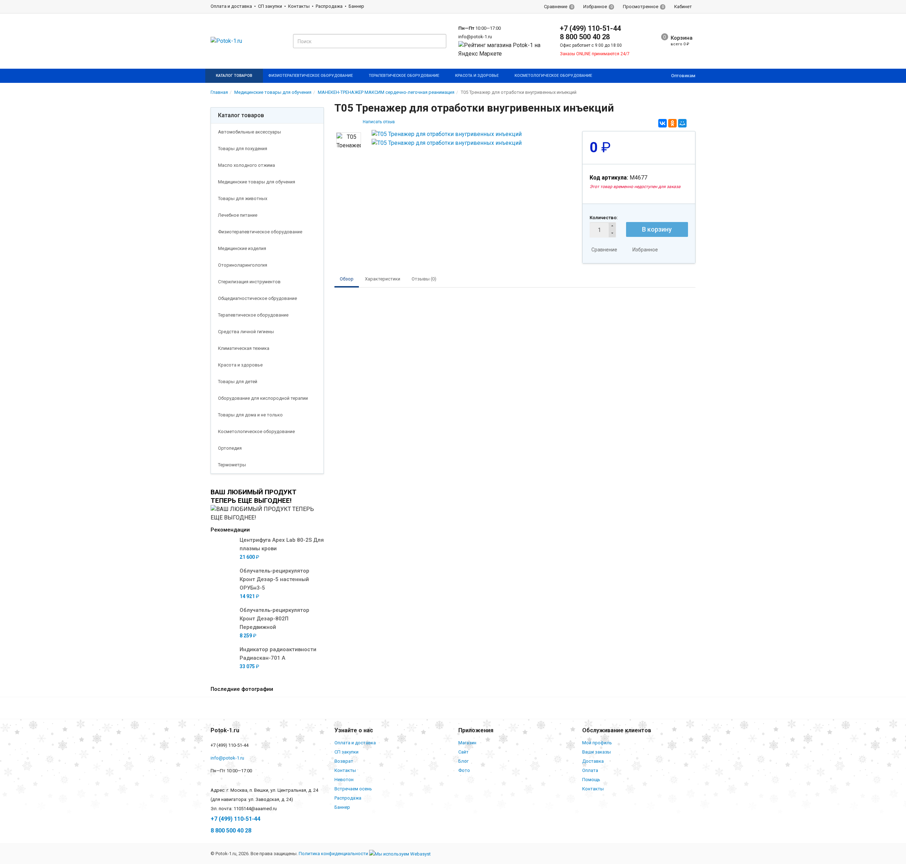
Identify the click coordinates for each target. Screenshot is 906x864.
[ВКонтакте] (662, 123)
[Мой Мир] (682, 123)
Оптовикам (683, 75)
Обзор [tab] (347, 279)
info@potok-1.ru (475, 36)
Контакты (299, 6)
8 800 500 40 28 (585, 37)
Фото (464, 770)
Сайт (463, 752)
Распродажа (329, 6)
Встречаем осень (353, 788)
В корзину (657, 229)
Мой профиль (597, 742)
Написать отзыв (379, 121)
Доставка (593, 761)
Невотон (344, 779)
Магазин (467, 742)
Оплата (590, 770)
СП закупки (270, 6)
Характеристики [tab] (382, 279)
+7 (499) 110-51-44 (590, 28)
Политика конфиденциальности (333, 853)
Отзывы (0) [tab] (424, 279)
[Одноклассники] (672, 123)
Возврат (343, 761)
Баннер (356, 6)
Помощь (591, 779)
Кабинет (683, 6)
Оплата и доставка (231, 6)
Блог (463, 761)
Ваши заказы (596, 752)
